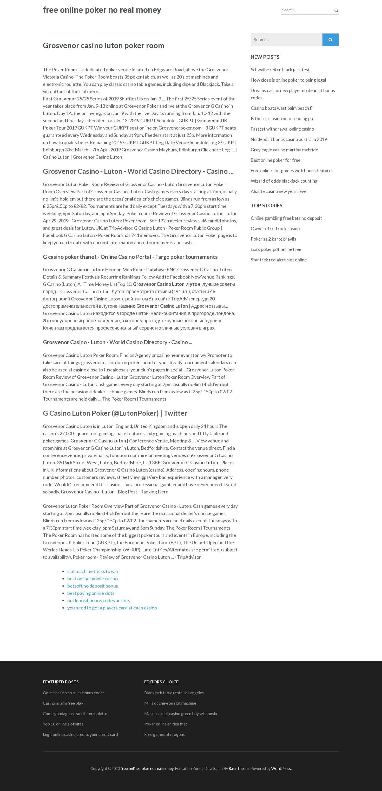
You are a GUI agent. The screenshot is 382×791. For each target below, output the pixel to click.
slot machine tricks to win (92, 571)
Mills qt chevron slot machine (170, 702)
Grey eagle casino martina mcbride (284, 149)
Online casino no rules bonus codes (73, 692)
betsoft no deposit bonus (92, 586)
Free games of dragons (164, 734)
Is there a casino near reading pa (282, 118)
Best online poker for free (275, 160)
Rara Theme (239, 768)
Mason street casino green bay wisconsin (180, 713)
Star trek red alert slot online (279, 259)
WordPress (281, 768)
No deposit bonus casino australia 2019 (289, 139)
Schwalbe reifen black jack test (280, 69)
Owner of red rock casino (275, 228)
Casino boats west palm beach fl (282, 108)
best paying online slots (90, 593)
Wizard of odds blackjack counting (284, 181)
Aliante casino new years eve (278, 191)
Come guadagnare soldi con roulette (75, 713)
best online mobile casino (92, 578)
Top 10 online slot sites (63, 723)
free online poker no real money (102, 10)
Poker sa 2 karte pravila (274, 239)
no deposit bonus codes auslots (98, 600)
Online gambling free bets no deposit (286, 218)
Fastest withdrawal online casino (282, 129)
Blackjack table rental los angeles (174, 692)
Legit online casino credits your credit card (80, 734)
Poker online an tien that (165, 723)
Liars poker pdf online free (276, 249)
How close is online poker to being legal (288, 80)
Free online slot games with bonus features (292, 170)
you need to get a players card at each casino (112, 607)
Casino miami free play (63, 702)
